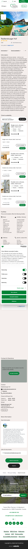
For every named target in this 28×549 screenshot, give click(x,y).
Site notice (22, 536)
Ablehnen (14, 301)
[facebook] (6, 523)
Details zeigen (20, 288)
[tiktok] (21, 523)
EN (13, 519)
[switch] (24, 274)
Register (23, 495)
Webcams (21, 531)
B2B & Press (13, 531)
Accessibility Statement (10, 536)
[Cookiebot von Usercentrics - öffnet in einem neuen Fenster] (20, 246)
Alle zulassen (14, 292)
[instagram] (14, 523)
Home (4, 472)
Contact (7, 534)
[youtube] (10, 523)
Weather (6, 531)
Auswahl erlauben (14, 296)
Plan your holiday (12, 472)
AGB (12, 534)
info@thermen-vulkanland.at (14, 515)
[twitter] (17, 523)
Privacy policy (19, 534)
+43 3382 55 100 (14, 512)
